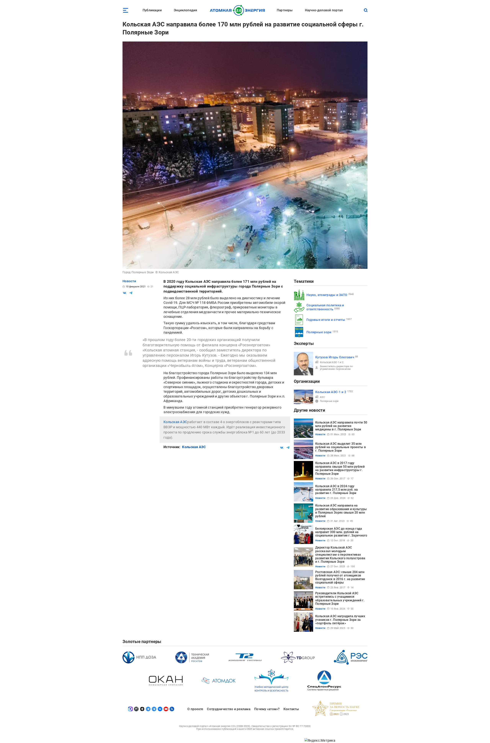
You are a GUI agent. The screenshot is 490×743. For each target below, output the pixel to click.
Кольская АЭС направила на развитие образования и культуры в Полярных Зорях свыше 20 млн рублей (341, 511)
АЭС (322, 397)
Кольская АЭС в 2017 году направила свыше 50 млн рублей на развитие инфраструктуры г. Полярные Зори (340, 468)
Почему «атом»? (267, 709)
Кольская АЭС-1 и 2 (331, 362)
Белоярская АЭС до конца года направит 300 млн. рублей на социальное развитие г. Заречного (341, 532)
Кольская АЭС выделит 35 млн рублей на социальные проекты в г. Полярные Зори (340, 447)
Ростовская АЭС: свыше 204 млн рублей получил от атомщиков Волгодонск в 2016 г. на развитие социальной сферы (340, 577)
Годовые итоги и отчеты (325, 320)
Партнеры (285, 10)
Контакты (291, 709)
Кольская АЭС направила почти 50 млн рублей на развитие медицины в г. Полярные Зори (341, 426)
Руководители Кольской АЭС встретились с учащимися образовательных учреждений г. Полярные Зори (339, 598)
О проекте (195, 709)
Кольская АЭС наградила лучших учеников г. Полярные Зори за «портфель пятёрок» (340, 619)
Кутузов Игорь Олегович (334, 357)
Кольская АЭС (175, 422)
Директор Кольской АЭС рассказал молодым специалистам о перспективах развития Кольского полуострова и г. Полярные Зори (340, 554)
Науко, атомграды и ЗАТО (326, 295)
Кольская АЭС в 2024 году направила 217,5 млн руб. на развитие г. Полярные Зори (336, 489)
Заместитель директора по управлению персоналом (336, 367)
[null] (124, 293)
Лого (238, 10)
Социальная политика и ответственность (325, 307)
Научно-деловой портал (324, 10)
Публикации (152, 10)
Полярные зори (319, 332)
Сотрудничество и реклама (228, 709)
